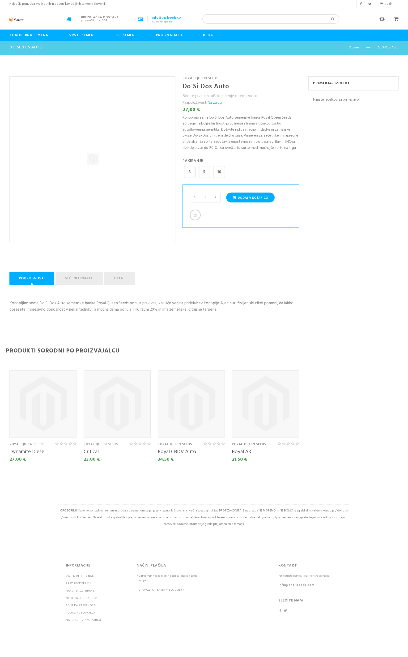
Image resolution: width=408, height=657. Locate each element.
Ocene (119, 278)
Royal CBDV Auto (177, 452)
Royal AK (241, 452)
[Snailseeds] (16, 19)
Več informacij (79, 278)
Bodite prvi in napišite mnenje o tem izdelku (220, 96)
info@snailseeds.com (296, 585)
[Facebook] (280, 611)
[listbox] (241, 172)
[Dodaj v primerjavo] (195, 215)
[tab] (32, 278)
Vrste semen (81, 35)
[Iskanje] (332, 18)
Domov (354, 47)
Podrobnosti (32, 278)
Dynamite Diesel (27, 452)
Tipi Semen (125, 35)
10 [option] (219, 172)
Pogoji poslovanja (80, 612)
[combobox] (270, 19)
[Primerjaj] (379, 23)
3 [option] (190, 172)
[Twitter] (286, 611)
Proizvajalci (169, 35)
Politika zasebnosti (81, 605)
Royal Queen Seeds (200, 78)
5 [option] (204, 172)
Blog (208, 35)
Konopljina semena (28, 35)
